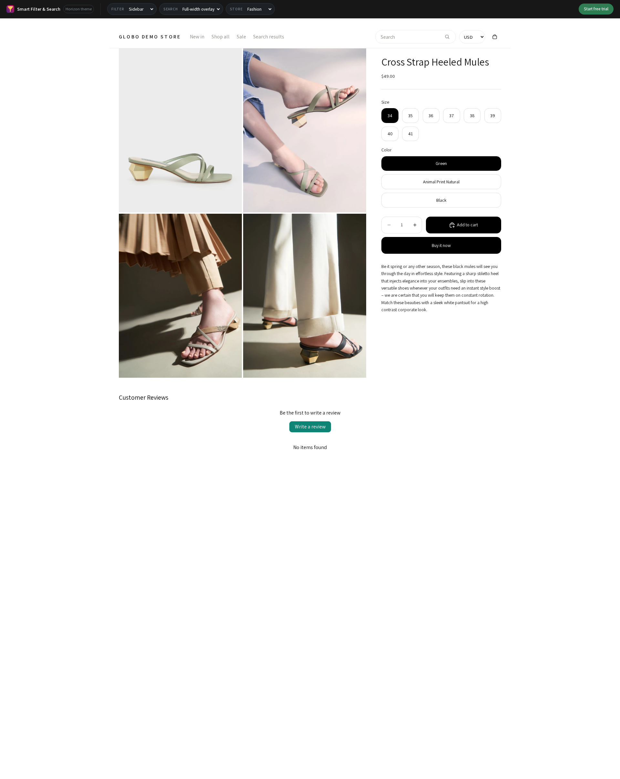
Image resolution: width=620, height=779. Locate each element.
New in (197, 36)
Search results (268, 36)
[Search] (447, 37)
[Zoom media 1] (180, 130)
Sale (241, 36)
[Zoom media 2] (304, 130)
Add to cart (467, 225)
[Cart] (494, 36)
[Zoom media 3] (180, 296)
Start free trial (596, 9)
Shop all (221, 36)
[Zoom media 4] (304, 296)
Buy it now (441, 245)
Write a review (310, 426)
